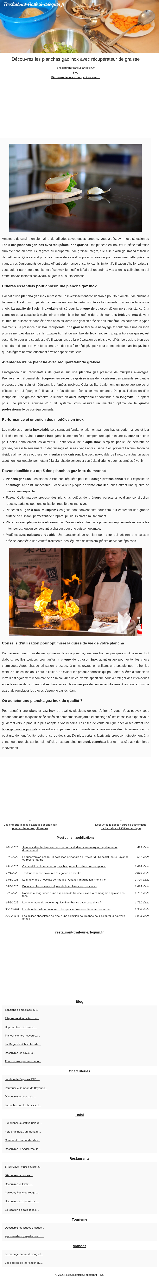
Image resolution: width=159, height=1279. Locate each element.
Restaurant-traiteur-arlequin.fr (80, 1274)
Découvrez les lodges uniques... (24, 1227)
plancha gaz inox (137, 345)
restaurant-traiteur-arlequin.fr (77, 67)
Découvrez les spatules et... (22, 1201)
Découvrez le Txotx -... (19, 1183)
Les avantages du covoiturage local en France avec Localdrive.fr (62, 902)
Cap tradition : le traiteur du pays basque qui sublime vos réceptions (64, 866)
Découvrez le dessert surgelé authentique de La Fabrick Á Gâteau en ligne (120, 826)
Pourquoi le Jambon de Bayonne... (26, 1087)
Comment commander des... (22, 1140)
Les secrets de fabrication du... (24, 1262)
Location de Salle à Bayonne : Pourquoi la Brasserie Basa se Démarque (66, 909)
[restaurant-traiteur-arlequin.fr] (79, 26)
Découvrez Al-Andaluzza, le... (23, 1148)
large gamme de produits (19, 729)
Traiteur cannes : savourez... (22, 1035)
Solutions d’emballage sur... (22, 1009)
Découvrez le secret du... (20, 1096)
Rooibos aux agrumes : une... (23, 1061)
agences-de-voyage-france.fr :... (24, 1236)
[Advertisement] (75, 109)
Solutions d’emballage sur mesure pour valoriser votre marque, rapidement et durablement (70, 849)
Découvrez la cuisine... (19, 1175)
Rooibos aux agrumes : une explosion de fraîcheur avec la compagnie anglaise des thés (73, 894)
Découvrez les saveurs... (20, 1052)
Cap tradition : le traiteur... (21, 1027)
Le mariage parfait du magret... (24, 1254)
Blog (75, 72)
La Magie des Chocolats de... (23, 1044)
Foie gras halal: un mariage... (23, 1131)
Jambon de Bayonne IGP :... (22, 1079)
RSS (101, 1274)
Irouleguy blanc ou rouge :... (22, 1192)
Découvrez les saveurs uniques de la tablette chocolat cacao (59, 886)
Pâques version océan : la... (22, 1018)
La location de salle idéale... (22, 1209)
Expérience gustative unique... (23, 1122)
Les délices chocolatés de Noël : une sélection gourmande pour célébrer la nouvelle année (73, 917)
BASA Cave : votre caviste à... (23, 1166)
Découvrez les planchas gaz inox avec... (75, 77)
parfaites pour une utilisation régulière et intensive (52, 503)
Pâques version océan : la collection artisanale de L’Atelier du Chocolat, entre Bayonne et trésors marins (75, 858)
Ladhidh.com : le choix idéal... (23, 1105)
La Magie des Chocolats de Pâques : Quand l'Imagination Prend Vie (64, 879)
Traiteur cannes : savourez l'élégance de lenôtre (51, 873)
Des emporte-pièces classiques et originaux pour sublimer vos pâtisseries (30, 826)
